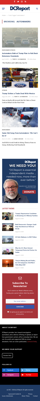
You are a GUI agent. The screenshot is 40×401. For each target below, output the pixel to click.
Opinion (12, 50)
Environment (6, 50)
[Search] (37, 8)
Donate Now (7, 355)
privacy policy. (20, 314)
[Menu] (3, 8)
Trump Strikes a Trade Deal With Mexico (18, 93)
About (23, 396)
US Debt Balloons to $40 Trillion (26, 237)
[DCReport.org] (20, 9)
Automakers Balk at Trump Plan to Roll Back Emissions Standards (20, 54)
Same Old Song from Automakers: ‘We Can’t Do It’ (20, 134)
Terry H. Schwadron (19, 59)
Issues (4, 396)
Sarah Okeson (18, 139)
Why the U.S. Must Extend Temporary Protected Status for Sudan (26, 250)
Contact (35, 396)
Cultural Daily (32, 341)
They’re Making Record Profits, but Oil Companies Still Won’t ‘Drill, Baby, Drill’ (25, 263)
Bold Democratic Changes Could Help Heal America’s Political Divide (25, 227)
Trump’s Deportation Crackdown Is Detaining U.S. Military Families (26, 215)
